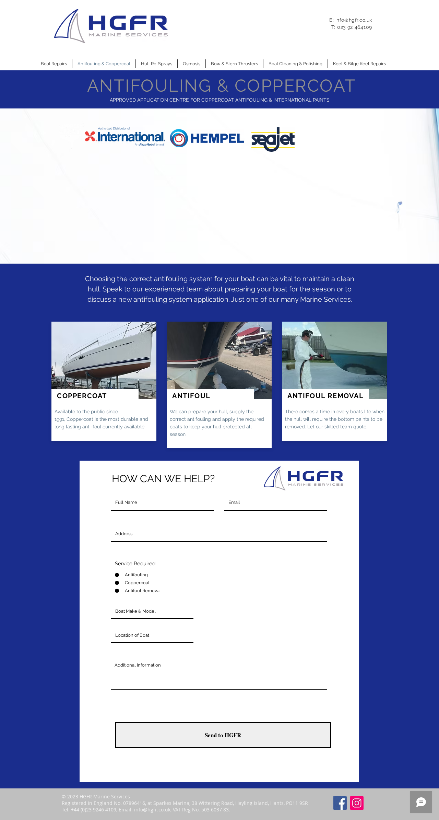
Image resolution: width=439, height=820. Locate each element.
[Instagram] (357, 803)
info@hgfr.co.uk (353, 20)
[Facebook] (340, 803)
